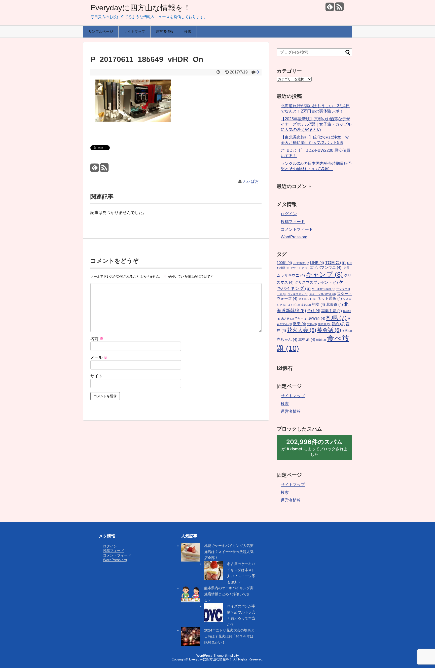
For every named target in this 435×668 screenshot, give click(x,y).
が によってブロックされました (314, 449)
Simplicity (232, 655)
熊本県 (324, 324)
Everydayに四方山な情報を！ (140, 8)
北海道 (334, 305)
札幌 (336, 317)
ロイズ (293, 304)
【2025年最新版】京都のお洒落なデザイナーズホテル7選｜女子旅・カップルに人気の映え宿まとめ (316, 124)
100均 (284, 263)
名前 (96, 339)
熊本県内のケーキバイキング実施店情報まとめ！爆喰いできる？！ (228, 594)
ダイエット (307, 298)
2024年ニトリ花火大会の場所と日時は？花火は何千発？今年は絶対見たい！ (229, 636)
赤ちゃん (287, 340)
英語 (347, 330)
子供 (313, 311)
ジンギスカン (297, 293)
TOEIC (335, 262)
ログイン (289, 214)
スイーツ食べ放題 (322, 293)
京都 (306, 304)
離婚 (321, 339)
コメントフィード (297, 229)
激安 (299, 324)
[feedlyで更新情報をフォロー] (329, 8)
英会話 (329, 330)
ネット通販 (329, 298)
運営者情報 (164, 31)
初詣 (318, 305)
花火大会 (301, 330)
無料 (312, 324)
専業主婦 (331, 311)
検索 (187, 31)
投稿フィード (293, 221)
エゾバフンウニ (325, 268)
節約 (338, 324)
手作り (301, 318)
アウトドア (299, 267)
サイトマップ (134, 31)
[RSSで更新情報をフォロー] (339, 8)
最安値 (316, 318)
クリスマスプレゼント (316, 282)
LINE (317, 263)
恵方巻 (287, 318)
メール (98, 357)
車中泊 (306, 340)
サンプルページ (100, 31)
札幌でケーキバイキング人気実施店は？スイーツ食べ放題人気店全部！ (228, 552)
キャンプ (324, 274)
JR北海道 (301, 263)
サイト (96, 376)
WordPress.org (294, 237)
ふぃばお (251, 181)
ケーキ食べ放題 (323, 288)
